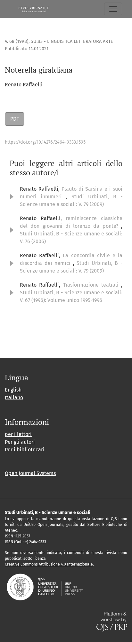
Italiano (14, 397)
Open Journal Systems (30, 473)
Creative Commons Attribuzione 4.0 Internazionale (49, 564)
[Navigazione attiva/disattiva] (113, 9)
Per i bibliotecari (25, 450)
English (13, 390)
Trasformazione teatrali (92, 285)
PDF (14, 119)
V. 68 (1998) (17, 41)
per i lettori (18, 434)
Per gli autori (20, 442)
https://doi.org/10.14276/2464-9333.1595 (45, 142)
